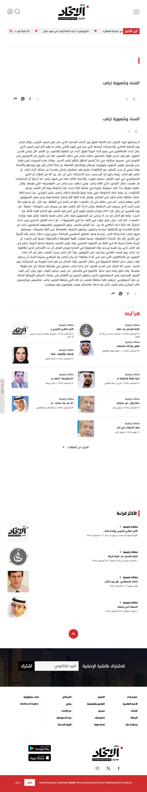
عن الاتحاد (66, 710)
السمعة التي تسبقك (127, 607)
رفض (17, 782)
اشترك (26, 666)
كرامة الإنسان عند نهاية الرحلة (123, 556)
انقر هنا (72, 782)
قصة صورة (99, 724)
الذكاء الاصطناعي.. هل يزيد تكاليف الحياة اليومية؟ (120, 581)
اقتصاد (134, 710)
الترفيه (101, 697)
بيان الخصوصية (64, 717)
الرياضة (134, 717)
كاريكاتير (66, 697)
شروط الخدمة (64, 724)
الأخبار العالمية (130, 703)
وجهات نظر (131, 724)
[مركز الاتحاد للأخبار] (73, 12)
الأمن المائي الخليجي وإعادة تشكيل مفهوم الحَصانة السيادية (120, 531)
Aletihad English (29, 703)
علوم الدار (132, 697)
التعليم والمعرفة (96, 703)
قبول (29, 782)
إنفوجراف (100, 717)
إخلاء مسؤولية (31, 697)
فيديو (101, 710)
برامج (68, 703)
